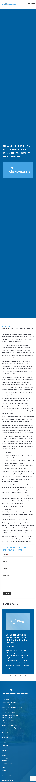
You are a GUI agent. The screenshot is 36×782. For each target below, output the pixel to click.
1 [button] (10, 675)
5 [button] (17, 675)
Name (5, 555)
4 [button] (15, 675)
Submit (7, 593)
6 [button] (18, 675)
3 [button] (13, 675)
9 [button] (23, 675)
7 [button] (20, 675)
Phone (5, 568)
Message (6, 575)
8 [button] (22, 675)
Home (3, 326)
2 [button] (12, 675)
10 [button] (25, 675)
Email (5, 561)
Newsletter (8, 326)
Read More (9, 669)
